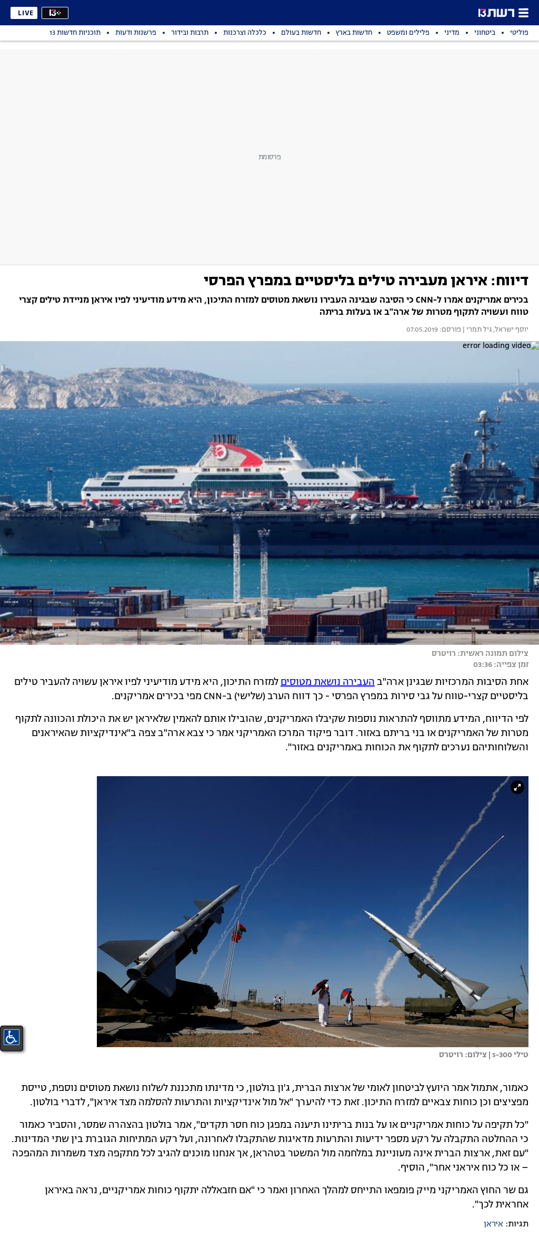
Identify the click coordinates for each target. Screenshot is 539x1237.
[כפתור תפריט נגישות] (11, 1037)
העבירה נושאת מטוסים (328, 682)
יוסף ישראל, (510, 330)
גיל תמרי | (476, 330)
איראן (493, 1224)
